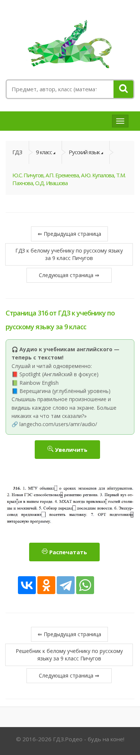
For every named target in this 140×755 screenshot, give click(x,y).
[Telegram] (66, 585)
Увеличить (70, 449)
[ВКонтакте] (27, 585)
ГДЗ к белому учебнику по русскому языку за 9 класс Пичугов (69, 254)
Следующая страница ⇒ (69, 275)
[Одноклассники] (46, 585)
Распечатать (67, 552)
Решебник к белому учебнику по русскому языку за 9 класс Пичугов (69, 654)
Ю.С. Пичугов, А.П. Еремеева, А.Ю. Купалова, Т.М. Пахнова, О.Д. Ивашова (68, 179)
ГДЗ (17, 152)
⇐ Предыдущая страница (69, 233)
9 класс (44, 152)
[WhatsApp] (85, 585)
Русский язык (84, 152)
